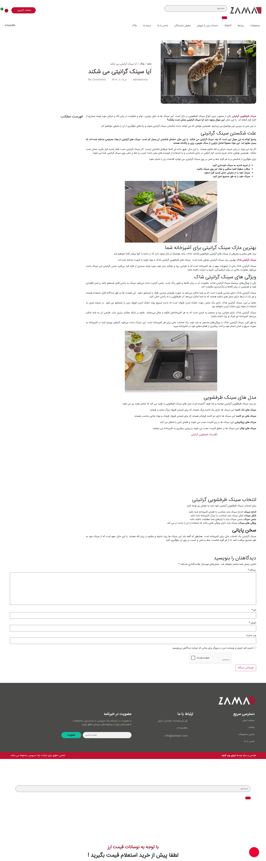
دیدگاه (252, 570)
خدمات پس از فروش (207, 26)
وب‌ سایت (251, 635)
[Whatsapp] (24, 701)
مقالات (251, 727)
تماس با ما (162, 26)
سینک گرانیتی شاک (246, 260)
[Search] (224, 17)
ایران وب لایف (228, 755)
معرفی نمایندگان (182, 26)
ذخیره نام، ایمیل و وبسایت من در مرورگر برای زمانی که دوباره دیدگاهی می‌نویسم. (212, 648)
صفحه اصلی (248, 720)
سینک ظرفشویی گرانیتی (244, 116)
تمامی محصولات (246, 734)
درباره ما (147, 26)
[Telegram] (34, 701)
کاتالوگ (228, 26)
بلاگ (134, 26)
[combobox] (195, 8)
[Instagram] (15, 701)
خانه (149, 64)
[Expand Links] (254, 852)
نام (254, 610)
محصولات (255, 26)
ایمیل (252, 623)
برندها (241, 26)
